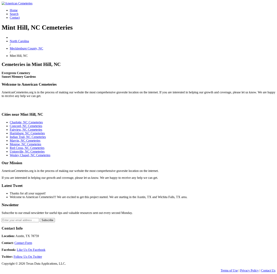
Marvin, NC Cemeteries (25, 140)
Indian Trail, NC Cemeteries (28, 137)
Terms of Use (229, 270)
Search (14, 14)
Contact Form (23, 243)
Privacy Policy (249, 270)
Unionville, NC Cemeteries (27, 151)
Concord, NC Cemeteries (26, 126)
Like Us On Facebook (31, 249)
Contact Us (268, 270)
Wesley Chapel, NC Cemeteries (30, 155)
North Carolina (19, 41)
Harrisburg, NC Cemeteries (27, 133)
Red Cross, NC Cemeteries (27, 148)
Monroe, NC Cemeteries (25, 144)
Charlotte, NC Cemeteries (26, 122)
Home (14, 10)
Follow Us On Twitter (28, 256)
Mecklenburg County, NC (26, 48)
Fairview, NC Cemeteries (26, 129)
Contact (15, 17)
